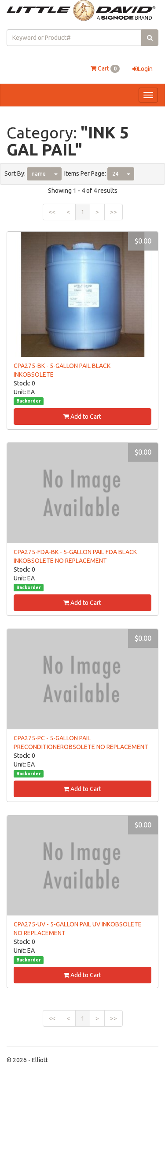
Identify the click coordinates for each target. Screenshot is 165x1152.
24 (115, 174)
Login (145, 68)
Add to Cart (85, 416)
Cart (106, 68)
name (39, 174)
